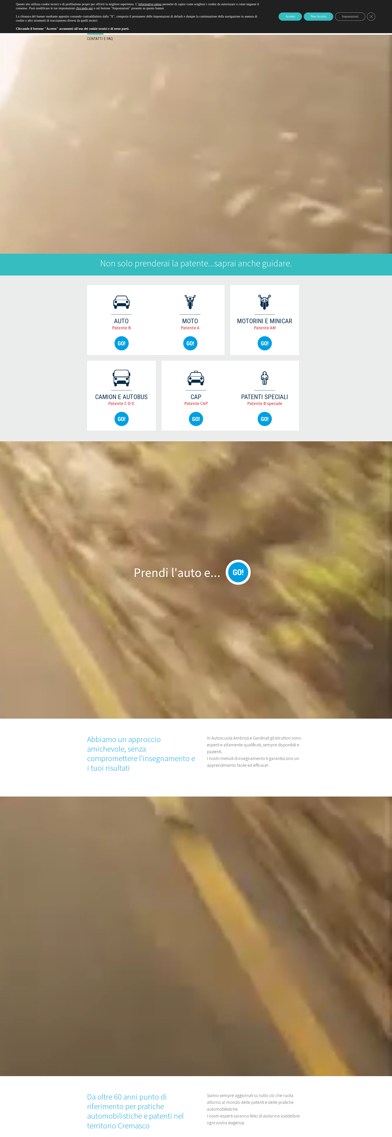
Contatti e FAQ (100, 38)
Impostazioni (350, 16)
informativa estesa (150, 4)
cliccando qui (84, 8)
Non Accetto (318, 16)
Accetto (290, 16)
